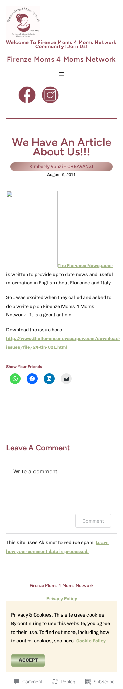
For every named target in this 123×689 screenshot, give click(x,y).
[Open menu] (61, 74)
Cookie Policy (91, 640)
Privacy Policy (61, 598)
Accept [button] (28, 660)
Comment (93, 521)
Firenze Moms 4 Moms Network (61, 59)
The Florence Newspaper (85, 265)
